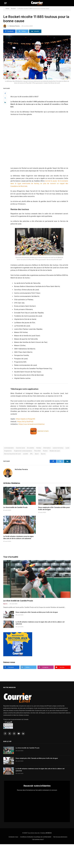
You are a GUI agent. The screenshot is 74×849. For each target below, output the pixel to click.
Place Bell (37, 451)
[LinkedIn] (5, 102)
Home (7, 8)
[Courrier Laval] (37, 3)
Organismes (8, 451)
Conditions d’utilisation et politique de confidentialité (35, 837)
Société (13, 8)
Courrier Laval (20, 448)
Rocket (45, 451)
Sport (37, 454)
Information (46, 448)
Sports (43, 454)
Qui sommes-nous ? (38, 839)
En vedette (30, 448)
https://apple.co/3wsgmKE (25, 419)
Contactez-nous (13, 837)
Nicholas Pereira (14, 26)
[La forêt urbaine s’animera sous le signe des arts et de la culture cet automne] (19, 525)
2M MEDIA (49, 833)
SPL (31, 454)
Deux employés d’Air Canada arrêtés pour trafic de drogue (54, 508)
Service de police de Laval (12, 454)
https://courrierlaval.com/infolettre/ (32, 424)
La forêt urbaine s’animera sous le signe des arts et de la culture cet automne (18, 537)
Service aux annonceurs (60, 837)
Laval (67, 448)
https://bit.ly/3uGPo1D (25, 421)
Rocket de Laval (55, 451)
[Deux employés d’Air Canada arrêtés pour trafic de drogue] (54, 496)
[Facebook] (5, 93)
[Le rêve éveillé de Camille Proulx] (19, 496)
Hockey (38, 448)
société (25, 454)
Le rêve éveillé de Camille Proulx (15, 507)
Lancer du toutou (58, 448)
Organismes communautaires (23, 451)
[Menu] (5, 3)
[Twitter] (5, 98)
